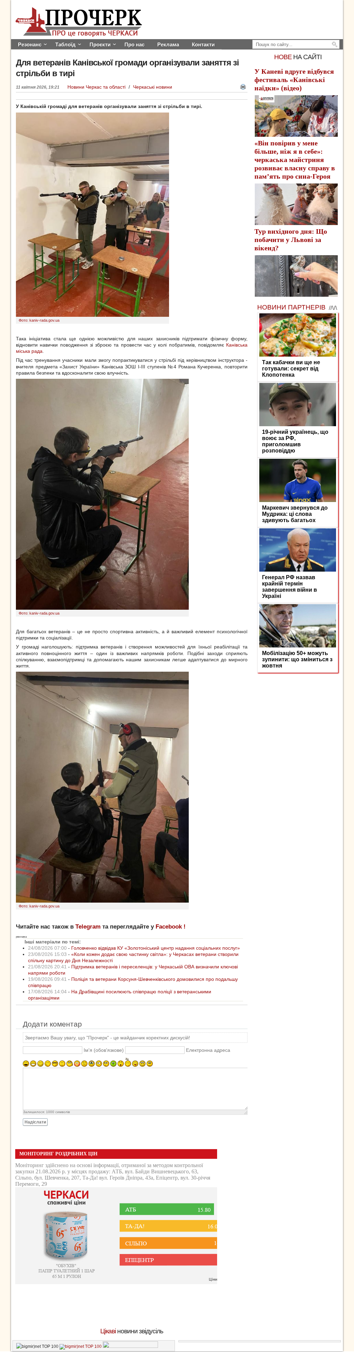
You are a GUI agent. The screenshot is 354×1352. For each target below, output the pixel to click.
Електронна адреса (208, 1050)
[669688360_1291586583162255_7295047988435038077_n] (102, 608)
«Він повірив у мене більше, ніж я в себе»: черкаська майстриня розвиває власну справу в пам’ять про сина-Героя (294, 159)
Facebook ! (171, 926)
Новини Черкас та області (97, 87)
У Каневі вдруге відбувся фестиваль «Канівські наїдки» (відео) (294, 80)
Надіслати (35, 1122)
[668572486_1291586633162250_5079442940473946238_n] (102, 901)
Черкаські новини (152, 87)
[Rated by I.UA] (130, 1346)
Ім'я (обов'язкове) (104, 1050)
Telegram (88, 926)
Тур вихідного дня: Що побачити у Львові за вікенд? (290, 239)
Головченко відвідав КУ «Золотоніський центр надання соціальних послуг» (155, 948)
